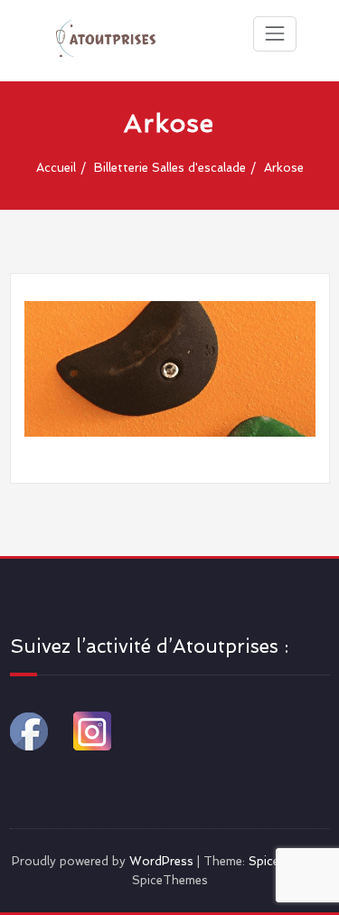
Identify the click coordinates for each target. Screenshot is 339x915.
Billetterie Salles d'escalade (170, 168)
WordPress (161, 861)
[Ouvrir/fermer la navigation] (275, 33)
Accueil (56, 168)
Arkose (284, 168)
